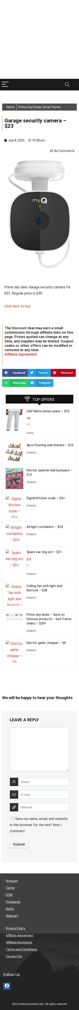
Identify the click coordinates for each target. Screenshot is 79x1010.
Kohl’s (10, 909)
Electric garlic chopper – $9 (46, 643)
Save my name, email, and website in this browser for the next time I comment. (39, 825)
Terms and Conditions (21, 949)
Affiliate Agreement (21, 354)
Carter (30, 433)
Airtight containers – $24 (45, 527)
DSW (9, 895)
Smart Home (52, 107)
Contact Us (14, 956)
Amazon (31, 452)
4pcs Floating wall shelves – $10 (50, 445)
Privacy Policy (15, 928)
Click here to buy (17, 306)
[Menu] (5, 84)
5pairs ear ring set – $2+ (44, 552)
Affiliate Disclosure (19, 942)
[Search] (67, 84)
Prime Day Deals (29, 107)
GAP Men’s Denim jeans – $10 (48, 411)
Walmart (12, 916)
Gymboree (13, 902)
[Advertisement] (39, 39)
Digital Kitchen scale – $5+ (46, 498)
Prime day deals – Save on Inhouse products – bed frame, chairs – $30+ (49, 619)
